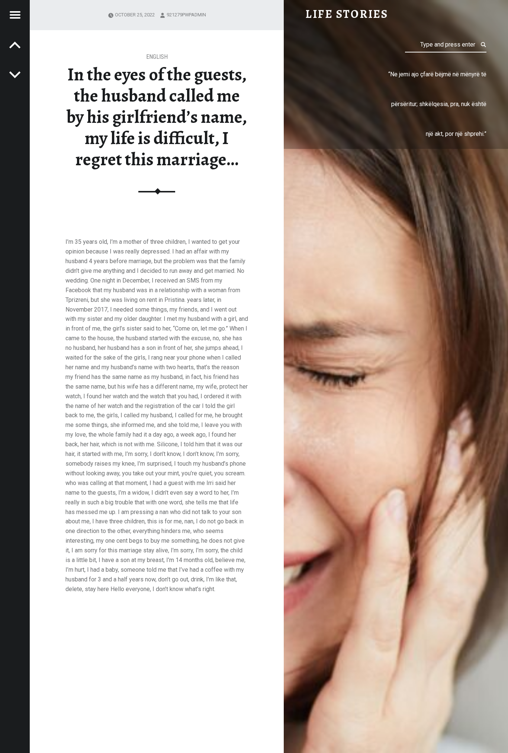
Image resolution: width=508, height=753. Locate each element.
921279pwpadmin (186, 14)
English (157, 56)
